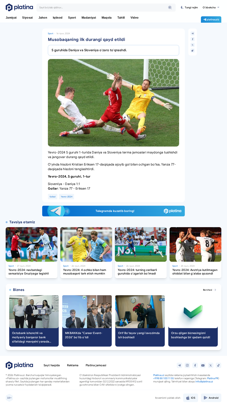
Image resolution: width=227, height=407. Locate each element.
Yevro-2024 (66, 196)
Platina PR (212, 378)
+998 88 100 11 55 (163, 378)
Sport (50, 33)
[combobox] (106, 7)
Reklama (73, 365)
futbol (53, 196)
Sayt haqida (52, 365)
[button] (211, 7)
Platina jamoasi (96, 365)
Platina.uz (158, 375)
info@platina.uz (204, 381)
